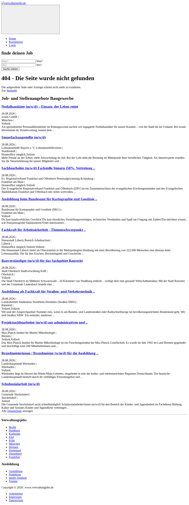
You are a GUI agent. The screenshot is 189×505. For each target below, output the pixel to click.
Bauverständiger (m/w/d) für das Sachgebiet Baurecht (42, 261)
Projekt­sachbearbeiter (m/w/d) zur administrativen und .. (44, 322)
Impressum (15, 497)
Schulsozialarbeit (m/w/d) (20, 384)
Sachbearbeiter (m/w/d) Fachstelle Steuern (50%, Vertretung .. (48, 168)
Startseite (11, 90)
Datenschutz (16, 500)
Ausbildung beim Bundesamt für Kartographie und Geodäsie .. (49, 199)
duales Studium (18, 477)
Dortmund (15, 450)
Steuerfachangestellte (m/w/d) (23, 137)
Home (12, 38)
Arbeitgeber (16, 493)
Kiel (11, 437)
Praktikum (15, 474)
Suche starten (10, 69)
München (14, 443)
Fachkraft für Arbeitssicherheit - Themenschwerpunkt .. (43, 230)
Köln (12, 440)
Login (12, 45)
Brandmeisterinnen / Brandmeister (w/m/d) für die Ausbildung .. (49, 353)
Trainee (13, 481)
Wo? (39, 64)
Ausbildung (16, 471)
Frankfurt (14, 457)
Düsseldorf (15, 453)
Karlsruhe (14, 433)
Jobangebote (14, 411)
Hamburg (14, 430)
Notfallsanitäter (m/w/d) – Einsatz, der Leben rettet (39, 106)
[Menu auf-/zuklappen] (30, 19)
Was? (39, 61)
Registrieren (16, 41)
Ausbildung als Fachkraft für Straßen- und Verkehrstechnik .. (48, 291)
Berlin (12, 427)
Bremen (13, 447)
